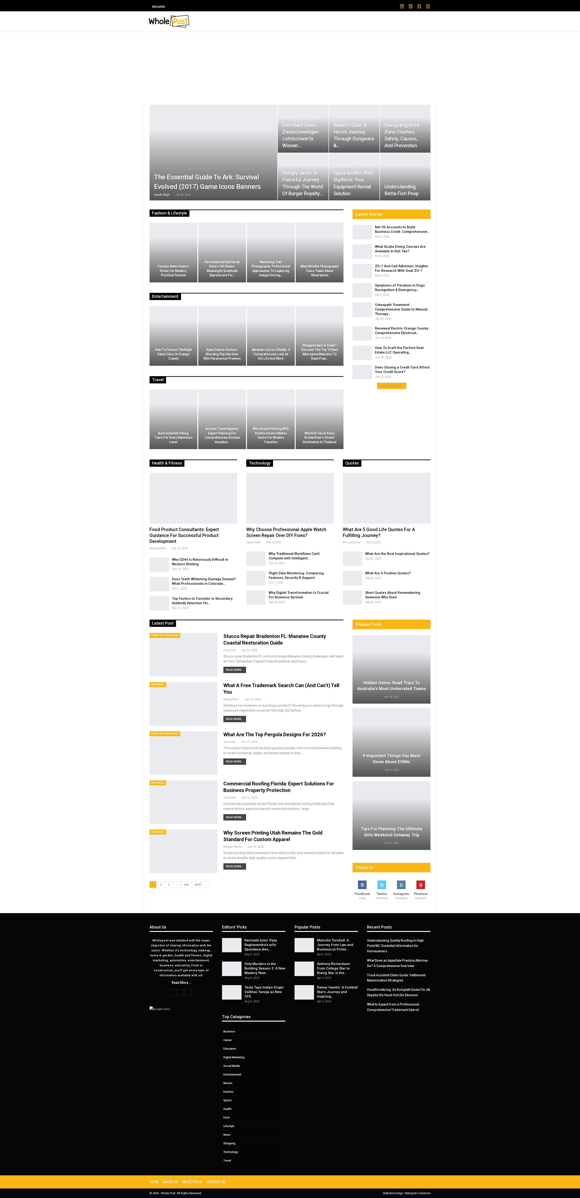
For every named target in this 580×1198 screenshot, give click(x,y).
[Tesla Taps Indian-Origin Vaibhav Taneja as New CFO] (232, 992)
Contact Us (216, 1182)
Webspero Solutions (417, 1193)
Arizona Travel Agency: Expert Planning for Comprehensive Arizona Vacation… (222, 435)
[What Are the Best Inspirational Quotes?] (352, 558)
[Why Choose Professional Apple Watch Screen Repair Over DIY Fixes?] (290, 498)
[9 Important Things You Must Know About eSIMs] (391, 742)
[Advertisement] (290, 66)
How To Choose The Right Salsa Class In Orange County (173, 354)
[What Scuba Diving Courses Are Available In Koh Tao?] (362, 251)
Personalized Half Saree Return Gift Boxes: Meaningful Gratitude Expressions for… (222, 268)
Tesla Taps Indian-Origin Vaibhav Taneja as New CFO (264, 991)
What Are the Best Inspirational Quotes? (397, 554)
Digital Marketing (233, 1057)
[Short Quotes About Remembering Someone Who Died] (352, 597)
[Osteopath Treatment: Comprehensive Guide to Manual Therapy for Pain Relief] (362, 310)
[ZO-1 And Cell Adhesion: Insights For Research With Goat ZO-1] (362, 271)
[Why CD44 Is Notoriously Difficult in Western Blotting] (159, 564)
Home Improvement (165, 635)
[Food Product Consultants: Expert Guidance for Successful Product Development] (193, 498)
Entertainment (232, 1074)
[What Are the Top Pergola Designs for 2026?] (184, 753)
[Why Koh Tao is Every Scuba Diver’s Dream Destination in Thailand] (319, 419)
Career (227, 1040)
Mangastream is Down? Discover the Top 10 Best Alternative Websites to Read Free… (319, 352)
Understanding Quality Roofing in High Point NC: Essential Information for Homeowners (395, 946)
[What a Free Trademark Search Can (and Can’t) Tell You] (184, 704)
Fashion (228, 1091)
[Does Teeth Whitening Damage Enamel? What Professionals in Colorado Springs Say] (159, 584)
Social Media (231, 1066)
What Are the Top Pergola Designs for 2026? (274, 734)
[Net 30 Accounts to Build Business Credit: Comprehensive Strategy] (362, 232)
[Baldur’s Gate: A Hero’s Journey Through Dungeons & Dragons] (354, 129)
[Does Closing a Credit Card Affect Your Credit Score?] (362, 372)
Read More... (235, 669)
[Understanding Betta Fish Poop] (405, 177)
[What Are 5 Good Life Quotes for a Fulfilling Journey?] (386, 498)
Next (198, 884)
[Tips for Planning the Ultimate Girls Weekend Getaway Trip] (391, 815)
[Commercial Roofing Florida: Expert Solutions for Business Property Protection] (184, 802)
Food (226, 1117)
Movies (227, 1083)
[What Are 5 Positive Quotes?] (352, 578)
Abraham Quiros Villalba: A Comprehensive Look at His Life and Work (271, 354)
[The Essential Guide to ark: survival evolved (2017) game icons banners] (213, 153)
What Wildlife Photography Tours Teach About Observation (319, 271)
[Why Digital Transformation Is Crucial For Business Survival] (256, 597)
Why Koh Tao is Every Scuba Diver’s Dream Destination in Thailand (319, 437)
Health (227, 1109)
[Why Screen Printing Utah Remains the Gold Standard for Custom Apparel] (184, 851)
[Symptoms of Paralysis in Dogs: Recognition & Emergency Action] (362, 290)
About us (170, 1182)
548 (186, 884)
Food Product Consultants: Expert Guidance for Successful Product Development (184, 535)
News (226, 1134)
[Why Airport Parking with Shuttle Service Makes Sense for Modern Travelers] (270, 419)
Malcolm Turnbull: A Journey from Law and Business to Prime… (335, 944)
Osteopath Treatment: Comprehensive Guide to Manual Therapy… (401, 309)
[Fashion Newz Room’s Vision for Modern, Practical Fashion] (173, 252)
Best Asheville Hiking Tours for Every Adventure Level (173, 437)
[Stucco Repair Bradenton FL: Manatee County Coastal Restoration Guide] (184, 654)
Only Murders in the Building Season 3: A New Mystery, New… (264, 968)
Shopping (229, 1143)
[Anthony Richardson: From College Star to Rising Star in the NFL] (304, 969)
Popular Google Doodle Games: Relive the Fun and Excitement (222, 6)
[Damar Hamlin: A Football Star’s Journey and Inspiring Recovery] (304, 992)
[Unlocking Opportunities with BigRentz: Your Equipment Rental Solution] (354, 177)
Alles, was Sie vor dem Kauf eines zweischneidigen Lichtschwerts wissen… (301, 132)
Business (157, 684)
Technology (230, 1152)
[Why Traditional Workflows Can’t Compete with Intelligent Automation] (256, 558)
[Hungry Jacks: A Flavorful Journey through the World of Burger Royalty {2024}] (303, 177)
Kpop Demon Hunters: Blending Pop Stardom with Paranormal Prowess (222, 354)
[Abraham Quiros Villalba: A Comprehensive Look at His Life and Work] (270, 336)
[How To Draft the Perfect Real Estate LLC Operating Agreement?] (362, 353)
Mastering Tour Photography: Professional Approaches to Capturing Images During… (270, 268)
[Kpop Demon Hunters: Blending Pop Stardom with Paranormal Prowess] (222, 336)
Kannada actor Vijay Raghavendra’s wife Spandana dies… (260, 944)
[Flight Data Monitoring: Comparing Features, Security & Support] (256, 578)
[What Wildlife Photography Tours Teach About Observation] (319, 252)
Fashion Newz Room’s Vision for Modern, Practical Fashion (173, 271)
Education (229, 1048)
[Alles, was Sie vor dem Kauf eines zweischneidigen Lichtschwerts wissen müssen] (303, 129)
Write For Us (192, 1182)
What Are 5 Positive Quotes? (388, 573)
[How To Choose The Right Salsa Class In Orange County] (173, 336)
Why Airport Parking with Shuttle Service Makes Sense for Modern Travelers (271, 435)
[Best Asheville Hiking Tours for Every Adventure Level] (173, 419)
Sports (227, 1100)
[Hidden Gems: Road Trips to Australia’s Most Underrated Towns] (391, 669)
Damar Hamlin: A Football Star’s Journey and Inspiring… (337, 991)
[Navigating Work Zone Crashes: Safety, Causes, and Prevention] (405, 129)
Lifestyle (228, 1126)
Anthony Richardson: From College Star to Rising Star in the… (333, 968)
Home (154, 1182)
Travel (227, 1160)
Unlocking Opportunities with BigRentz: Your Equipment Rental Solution (353, 179)
